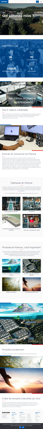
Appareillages (22, 414)
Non (23, 427)
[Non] (41, 426)
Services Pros (14, 420)
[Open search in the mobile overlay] (24, 1)
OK (20, 427)
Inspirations (14, 421)
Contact (37, 414)
